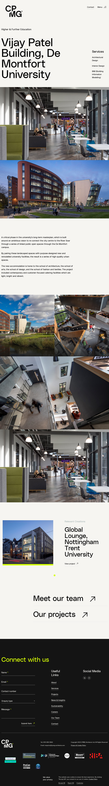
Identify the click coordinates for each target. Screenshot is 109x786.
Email (4, 681)
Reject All (71, 783)
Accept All (62, 783)
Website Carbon (10, 761)
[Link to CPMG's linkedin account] (84, 677)
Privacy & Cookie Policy (78, 745)
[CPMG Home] (7, 744)
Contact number (8, 691)
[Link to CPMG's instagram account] (89, 677)
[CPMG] (14, 11)
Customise (80, 783)
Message (6, 709)
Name (4, 672)
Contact (90, 7)
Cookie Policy (93, 779)
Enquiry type (7, 698)
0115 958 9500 (48, 742)
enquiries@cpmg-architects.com (55, 745)
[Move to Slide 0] (54, 575)
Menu (100, 7)
